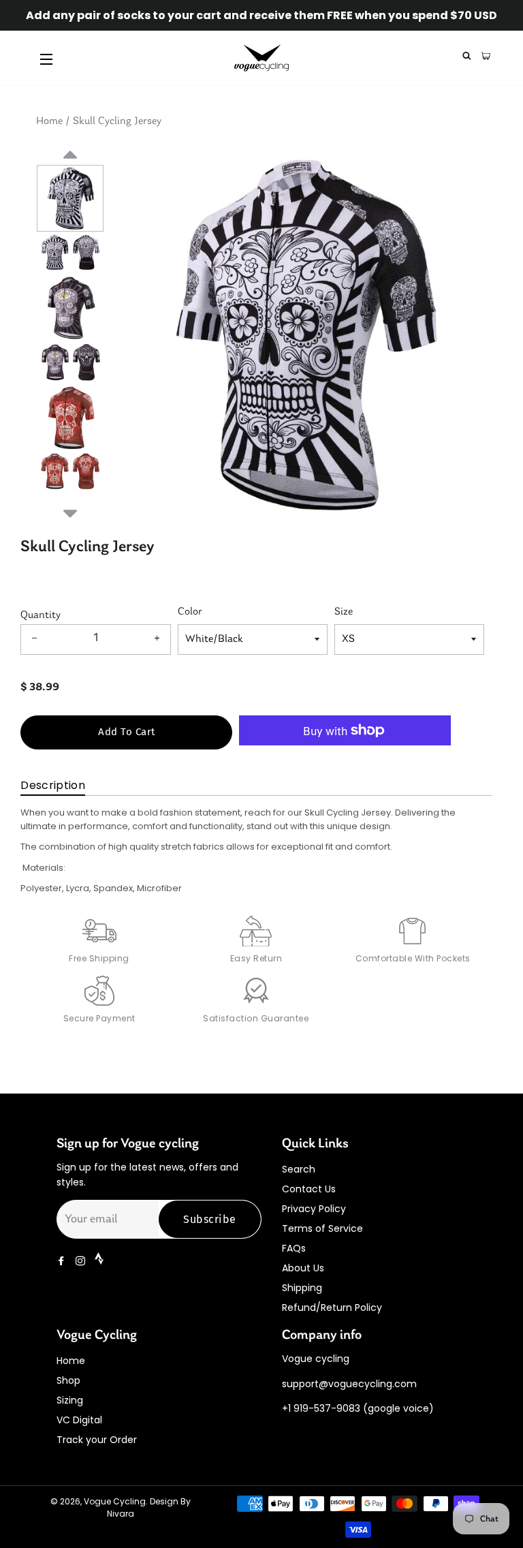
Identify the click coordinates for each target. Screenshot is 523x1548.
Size (343, 611)
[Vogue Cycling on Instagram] (82, 1261)
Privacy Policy (314, 1209)
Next (70, 511)
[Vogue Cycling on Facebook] (63, 1261)
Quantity (40, 615)
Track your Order (97, 1439)
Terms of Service (322, 1228)
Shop (68, 1380)
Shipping (302, 1288)
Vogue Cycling (115, 1501)
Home (49, 121)
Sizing (70, 1400)
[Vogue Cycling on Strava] (100, 1261)
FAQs (294, 1248)
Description (52, 785)
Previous (70, 171)
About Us (303, 1268)
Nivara (120, 1513)
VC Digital (79, 1420)
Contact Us (309, 1189)
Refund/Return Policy (332, 1307)
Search (298, 1169)
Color (190, 611)
